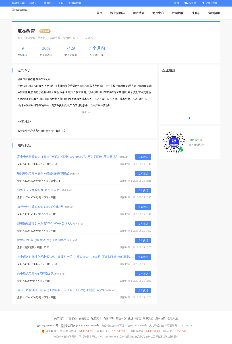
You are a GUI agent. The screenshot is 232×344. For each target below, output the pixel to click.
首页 (99, 12)
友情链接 (84, 318)
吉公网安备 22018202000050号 (82, 325)
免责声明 (108, 318)
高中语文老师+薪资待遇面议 (41, 273)
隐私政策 (173, 318)
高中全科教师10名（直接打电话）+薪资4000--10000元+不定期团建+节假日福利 (73, 156)
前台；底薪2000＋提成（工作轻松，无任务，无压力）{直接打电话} (66, 290)
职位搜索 (138, 12)
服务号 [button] (192, 3)
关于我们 (59, 318)
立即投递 (143, 157)
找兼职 (196, 12)
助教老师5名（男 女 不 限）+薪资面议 (47, 240)
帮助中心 (121, 318)
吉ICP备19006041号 (47, 325)
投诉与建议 (134, 318)
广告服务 (72, 318)
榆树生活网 (18, 3)
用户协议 (160, 318)
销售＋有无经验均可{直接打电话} (44, 190)
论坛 (60, 3)
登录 (207, 3)
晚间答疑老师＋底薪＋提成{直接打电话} (48, 173)
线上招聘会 (117, 12)
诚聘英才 (96, 318)
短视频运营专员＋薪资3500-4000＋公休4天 (50, 223)
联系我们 (148, 318)
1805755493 (181, 331)
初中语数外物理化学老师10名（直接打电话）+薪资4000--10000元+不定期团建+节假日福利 (75, 256)
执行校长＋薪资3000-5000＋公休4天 (45, 206)
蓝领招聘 (214, 12)
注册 (215, 3)
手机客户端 (74, 3)
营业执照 (51, 331)
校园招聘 (178, 12)
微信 (176, 3)
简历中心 (158, 12)
